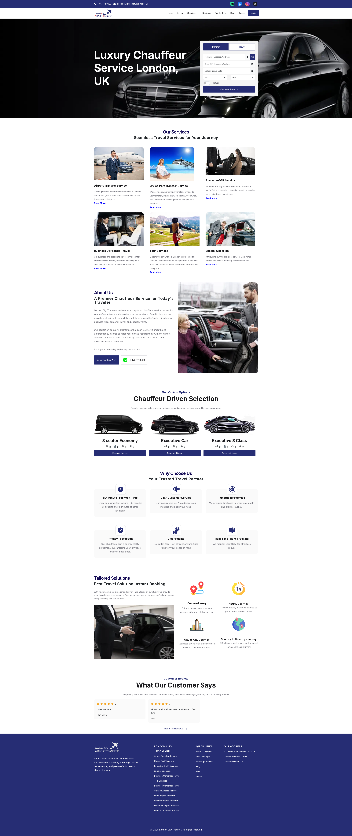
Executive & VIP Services (166, 766)
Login (253, 13)
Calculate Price (227, 89)
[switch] (207, 83)
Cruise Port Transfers (164, 761)
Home (170, 13)
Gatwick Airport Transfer (165, 790)
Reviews (206, 13)
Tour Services (160, 780)
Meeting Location (204, 761)
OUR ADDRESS (233, 746)
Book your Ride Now (106, 360)
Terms (199, 776)
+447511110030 (136, 360)
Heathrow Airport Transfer (166, 805)
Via (252, 57)
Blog (232, 13)
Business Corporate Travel (166, 776)
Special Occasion (162, 771)
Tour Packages (203, 756)
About (180, 13)
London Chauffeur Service (166, 810)
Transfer (216, 47)
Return (216, 83)
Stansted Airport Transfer (166, 800)
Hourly (242, 47)
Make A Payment (204, 751)
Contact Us (220, 13)
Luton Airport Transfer (164, 795)
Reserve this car (120, 453)
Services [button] (192, 13)
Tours (242, 13)
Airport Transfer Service (165, 756)
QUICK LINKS (204, 746)
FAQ (198, 771)
